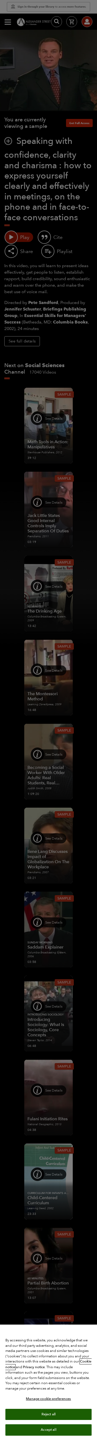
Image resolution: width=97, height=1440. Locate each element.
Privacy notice (34, 1367)
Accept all (48, 1429)
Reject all (48, 1414)
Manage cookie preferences (48, 1398)
